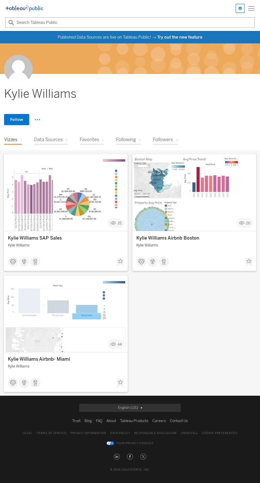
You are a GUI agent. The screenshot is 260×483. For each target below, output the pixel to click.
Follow (16, 119)
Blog (88, 421)
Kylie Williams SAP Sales (35, 238)
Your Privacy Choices (135, 443)
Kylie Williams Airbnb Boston (167, 238)
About (111, 421)
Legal (27, 433)
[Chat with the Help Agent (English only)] (240, 8)
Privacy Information (88, 433)
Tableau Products (134, 421)
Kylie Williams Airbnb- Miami (39, 359)
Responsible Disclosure (155, 433)
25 (120, 223)
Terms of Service (52, 433)
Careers (159, 421)
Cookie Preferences (219, 433)
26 (248, 223)
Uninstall (189, 433)
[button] (117, 457)
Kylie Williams (18, 245)
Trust (76, 421)
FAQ (99, 421)
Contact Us (179, 421)
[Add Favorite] (120, 262)
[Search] (10, 22)
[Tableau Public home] (24, 8)
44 (120, 344)
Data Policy (120, 433)
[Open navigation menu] (251, 8)
